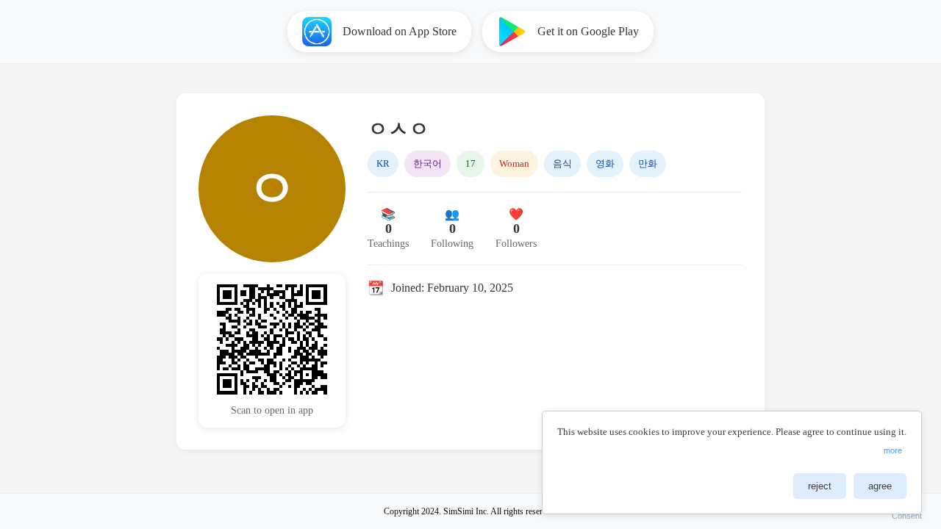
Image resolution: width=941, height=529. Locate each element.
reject (819, 486)
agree (880, 486)
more (893, 450)
